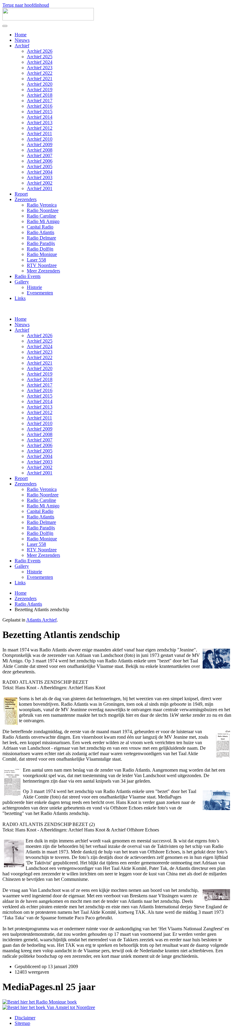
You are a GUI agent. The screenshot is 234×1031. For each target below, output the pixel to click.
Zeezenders (26, 199)
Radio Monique (42, 254)
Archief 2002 (39, 183)
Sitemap (22, 1023)
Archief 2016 (39, 106)
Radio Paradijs (41, 243)
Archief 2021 (39, 78)
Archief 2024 (39, 62)
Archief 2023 (39, 67)
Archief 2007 (39, 155)
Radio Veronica (42, 204)
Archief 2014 (39, 117)
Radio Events (28, 276)
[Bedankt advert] (39, 1001)
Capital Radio (40, 226)
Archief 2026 (39, 51)
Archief (22, 45)
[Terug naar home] (48, 18)
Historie (34, 287)
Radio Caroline (41, 215)
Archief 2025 (39, 56)
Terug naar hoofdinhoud (25, 5)
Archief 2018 (39, 95)
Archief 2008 (39, 150)
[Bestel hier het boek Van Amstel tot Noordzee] (48, 1007)
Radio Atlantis (40, 232)
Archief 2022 (39, 73)
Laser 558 (36, 259)
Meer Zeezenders (43, 270)
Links (20, 298)
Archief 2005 (39, 166)
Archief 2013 (39, 122)
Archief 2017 (39, 100)
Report (21, 193)
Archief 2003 (39, 177)
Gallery (22, 281)
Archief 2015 (39, 111)
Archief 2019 (39, 89)
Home (21, 34)
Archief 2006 (39, 161)
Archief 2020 (39, 84)
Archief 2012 (39, 128)
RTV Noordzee (42, 265)
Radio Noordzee (42, 210)
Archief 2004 (39, 172)
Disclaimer (25, 1017)
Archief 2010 (39, 139)
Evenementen (40, 292)
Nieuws (22, 40)
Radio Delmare (41, 237)
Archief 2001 (39, 188)
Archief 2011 (39, 133)
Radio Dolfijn (40, 248)
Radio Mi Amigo (43, 221)
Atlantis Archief (41, 619)
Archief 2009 (39, 144)
